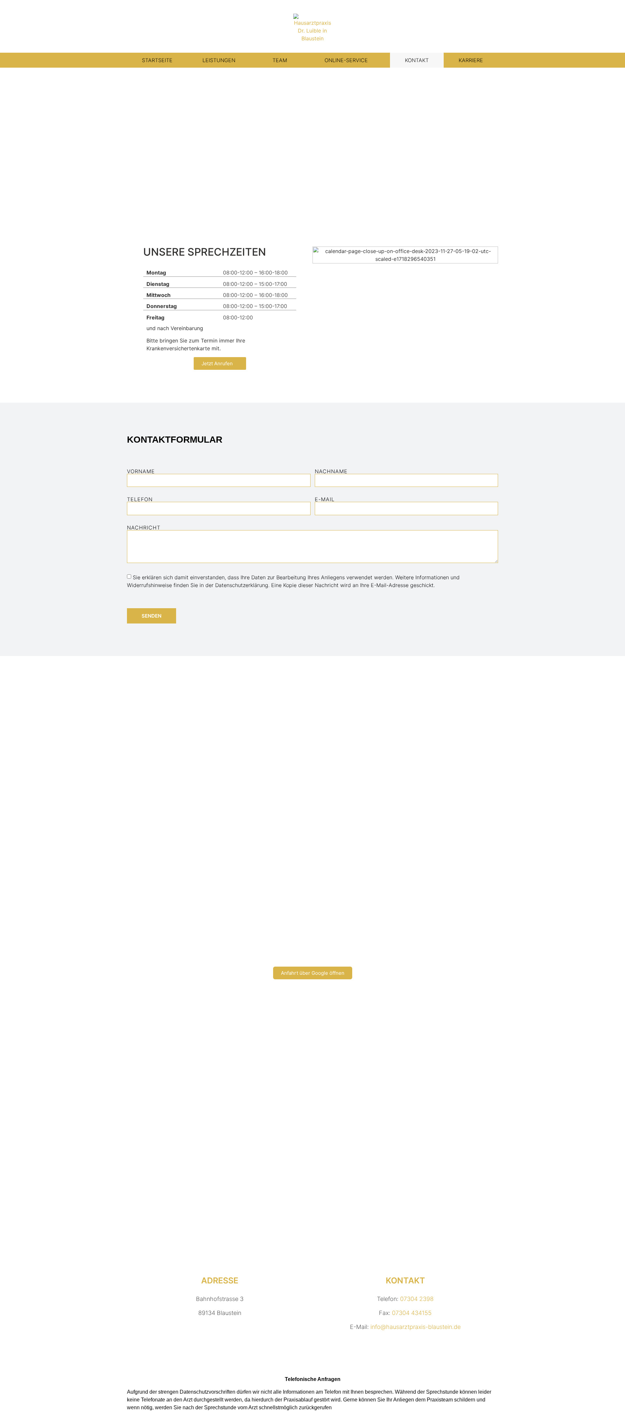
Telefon (140, 499)
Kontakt (417, 60)
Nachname (331, 471)
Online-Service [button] (346, 60)
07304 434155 (412, 1312)
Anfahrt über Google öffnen (312, 973)
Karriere (471, 60)
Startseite (157, 60)
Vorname (141, 471)
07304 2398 (417, 1298)
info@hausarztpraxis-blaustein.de (415, 1326)
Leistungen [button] (218, 60)
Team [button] (279, 60)
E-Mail (325, 499)
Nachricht (143, 527)
